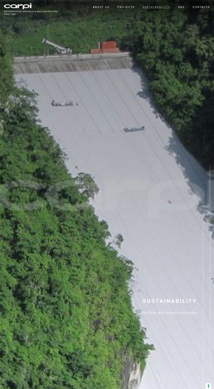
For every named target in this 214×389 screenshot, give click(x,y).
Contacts (201, 7)
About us (101, 7)
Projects (126, 7)
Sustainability (156, 7)
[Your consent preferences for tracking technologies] (208, 386)
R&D (181, 7)
